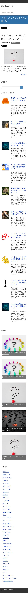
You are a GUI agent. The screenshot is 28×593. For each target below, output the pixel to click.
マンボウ (5, 558)
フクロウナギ (6, 549)
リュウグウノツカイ (8, 575)
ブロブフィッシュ (8, 552)
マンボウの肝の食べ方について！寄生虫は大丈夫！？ (18, 283)
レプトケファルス (8, 581)
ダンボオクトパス (8, 529)
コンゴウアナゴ (7, 512)
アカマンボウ (6, 474)
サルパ (4, 515)
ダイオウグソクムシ (8, 526)
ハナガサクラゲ (7, 543)
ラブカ (4, 572)
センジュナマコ (7, 523)
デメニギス (6, 535)
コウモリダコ (6, 509)
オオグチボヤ (6, 489)
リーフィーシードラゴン (9, 578)
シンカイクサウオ (8, 518)
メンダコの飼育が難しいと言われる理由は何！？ (18, 167)
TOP (7, 12)
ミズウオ (5, 561)
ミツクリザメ (6, 563)
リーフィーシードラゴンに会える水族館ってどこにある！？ (18, 235)
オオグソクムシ (16, 42)
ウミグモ (5, 480)
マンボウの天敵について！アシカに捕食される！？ (18, 306)
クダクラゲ (6, 500)
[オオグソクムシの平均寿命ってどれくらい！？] (14, 63)
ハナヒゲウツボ (7, 546)
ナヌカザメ (6, 538)
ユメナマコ (6, 569)
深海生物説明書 (7, 6)
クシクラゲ (6, 497)
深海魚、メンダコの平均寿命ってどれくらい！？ (18, 100)
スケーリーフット (8, 520)
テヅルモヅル (6, 532)
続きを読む (24, 74)
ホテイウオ (6, 555)
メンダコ (5, 566)
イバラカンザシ (7, 477)
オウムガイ (6, 483)
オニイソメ (6, 492)
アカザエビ (6, 472)
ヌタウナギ (6, 540)
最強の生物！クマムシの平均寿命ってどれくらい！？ (18, 190)
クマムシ (5, 503)
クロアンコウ (6, 506)
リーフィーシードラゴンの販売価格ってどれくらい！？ (18, 259)
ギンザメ (5, 495)
